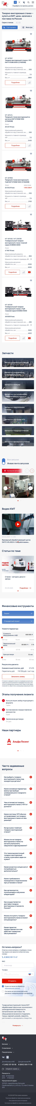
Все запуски (13, 459)
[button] (27, 471)
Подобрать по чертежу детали (23, 6)
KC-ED (18, 23)
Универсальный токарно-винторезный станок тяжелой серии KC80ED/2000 (16, 243)
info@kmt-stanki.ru (12, 1069)
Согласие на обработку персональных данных (18, 1103)
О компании (6, 1048)
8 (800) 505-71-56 (25, 1064)
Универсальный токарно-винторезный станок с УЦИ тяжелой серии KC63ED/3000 (16, 309)
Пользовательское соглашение (18, 1100)
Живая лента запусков (18, 463)
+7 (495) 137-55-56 (9, 1064)
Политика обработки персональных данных (18, 1098)
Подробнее (15, 82)
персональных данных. (12, 988)
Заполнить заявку (18, 677)
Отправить (12, 981)
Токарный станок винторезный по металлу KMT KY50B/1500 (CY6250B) (17, 119)
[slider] (2, 637)
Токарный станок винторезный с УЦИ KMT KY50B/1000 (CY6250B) (17, 181)
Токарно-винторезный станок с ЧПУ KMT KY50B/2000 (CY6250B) (18, 61)
